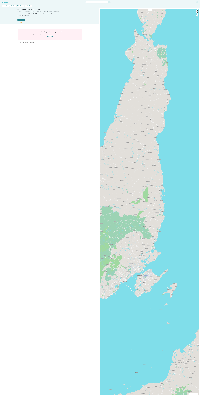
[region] (149, 202)
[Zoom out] (197, 12)
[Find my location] (197, 15)
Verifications (21, 5)
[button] (147, 287)
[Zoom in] (197, 10)
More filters (29, 5)
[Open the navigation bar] (197, 2)
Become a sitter (191, 2)
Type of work (6, 5)
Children (14, 5)
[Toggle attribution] (198, 394)
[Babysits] (5, 2)
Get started (50, 36)
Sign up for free (21, 19)
